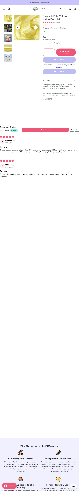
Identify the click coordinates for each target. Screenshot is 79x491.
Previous (18, 27)
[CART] (74, 8)
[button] (48, 23)
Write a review (45, 130)
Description (46, 80)
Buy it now (59, 60)
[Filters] (72, 130)
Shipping (46, 28)
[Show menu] (4, 8)
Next (36, 27)
